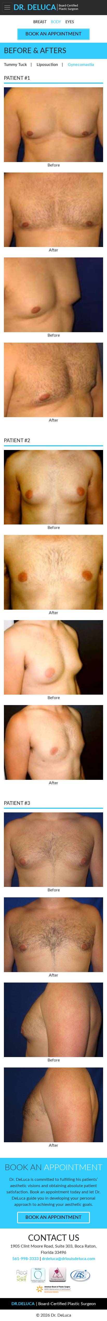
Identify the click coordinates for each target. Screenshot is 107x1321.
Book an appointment (53, 1217)
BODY (56, 22)
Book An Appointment (53, 34)
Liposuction (47, 65)
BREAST (39, 22)
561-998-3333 (25, 1259)
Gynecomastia (81, 65)
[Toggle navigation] (7, 7)
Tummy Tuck (15, 65)
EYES (69, 22)
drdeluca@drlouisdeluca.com (68, 1259)
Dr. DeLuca (46, 7)
